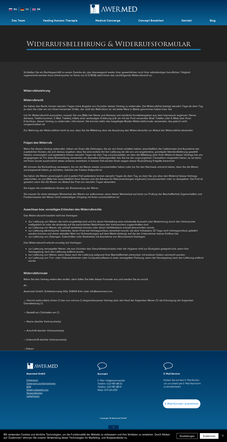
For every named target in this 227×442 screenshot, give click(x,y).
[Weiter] (113, 427)
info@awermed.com (101, 291)
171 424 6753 (111, 390)
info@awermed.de (115, 380)
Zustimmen (209, 436)
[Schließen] (223, 436)
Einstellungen (187, 436)
